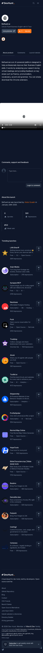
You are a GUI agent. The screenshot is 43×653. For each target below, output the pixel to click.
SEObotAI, (38, 629)
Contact (4, 598)
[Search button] (34, 3)
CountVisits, (31, 629)
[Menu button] (38, 3)
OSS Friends (6, 601)
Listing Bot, (5, 631)
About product (8, 53)
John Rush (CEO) (7, 611)
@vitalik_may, (29, 633)
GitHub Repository (8, 591)
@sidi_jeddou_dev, (19, 633)
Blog (3, 595)
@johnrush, (10, 633)
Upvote (25, 31)
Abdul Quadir (30, 202)
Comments (21, 53)
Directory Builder (7, 617)
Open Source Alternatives (10, 607)
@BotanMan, (6, 635)
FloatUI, (17, 629)
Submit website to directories (12, 614)
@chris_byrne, (14, 635)
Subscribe (12, 643)
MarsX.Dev (30, 626)
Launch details (34, 53)
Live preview (7, 31)
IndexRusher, (13, 631)
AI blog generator (8, 620)
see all (21, 635)
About (4, 588)
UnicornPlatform (22, 631)
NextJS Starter (7, 604)
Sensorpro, (23, 629)
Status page (5, 638)
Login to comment (33, 185)
